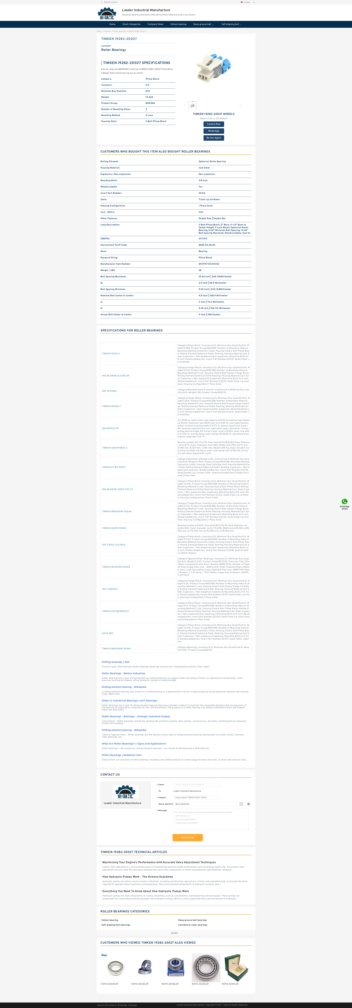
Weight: (105, 97)
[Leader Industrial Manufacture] (107, 13)
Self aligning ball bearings (234, 24)
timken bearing (178, 24)
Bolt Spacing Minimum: (113, 289)
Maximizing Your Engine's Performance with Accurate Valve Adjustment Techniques (159, 862)
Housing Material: (110, 168)
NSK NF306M (109, 391)
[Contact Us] (345, 504)
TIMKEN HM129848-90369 (116, 648)
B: (102, 283)
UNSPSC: (105, 238)
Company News (155, 24)
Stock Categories (132, 24)
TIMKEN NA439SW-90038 (116, 567)
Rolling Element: (110, 161)
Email (160, 785)
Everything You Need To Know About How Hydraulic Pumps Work (145, 891)
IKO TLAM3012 (110, 589)
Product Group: (109, 103)
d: (101, 302)
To (160, 791)
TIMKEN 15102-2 (111, 353)
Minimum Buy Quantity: (114, 91)
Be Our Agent (214, 138)
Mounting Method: (110, 115)
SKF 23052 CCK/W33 (113, 545)
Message (162, 810)
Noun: (104, 251)
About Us (101, 1005)
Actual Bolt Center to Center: (116, 314)
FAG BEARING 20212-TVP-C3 (117, 489)
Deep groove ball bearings (205, 24)
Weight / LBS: (108, 270)
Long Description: (110, 224)
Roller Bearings (119, 31)
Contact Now (214, 124)
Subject (161, 797)
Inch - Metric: (108, 212)
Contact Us (112, 1005)
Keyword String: (109, 257)
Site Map (123, 1005)
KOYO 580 (107, 633)
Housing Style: (109, 121)
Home (112, 24)
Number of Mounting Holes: (116, 109)
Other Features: (109, 218)
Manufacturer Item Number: (116, 264)
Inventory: (106, 85)
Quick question (166, 804)
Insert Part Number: (111, 193)
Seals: (104, 199)
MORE (174, 933)
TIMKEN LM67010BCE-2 (115, 448)
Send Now (187, 837)
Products (107, 31)
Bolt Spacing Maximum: (113, 276)
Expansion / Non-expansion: (116, 174)
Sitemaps (132, 1005)
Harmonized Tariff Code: (114, 245)
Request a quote (110, 2)
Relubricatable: (109, 187)
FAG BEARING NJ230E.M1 (116, 376)
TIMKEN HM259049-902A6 (117, 511)
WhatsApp (213, 131)
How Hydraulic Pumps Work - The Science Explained (137, 877)
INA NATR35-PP (110, 428)
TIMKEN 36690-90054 (114, 528)
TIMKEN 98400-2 (111, 406)
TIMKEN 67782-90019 (114, 467)
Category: (106, 79)
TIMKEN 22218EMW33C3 (115, 611)
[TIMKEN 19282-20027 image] (214, 67)
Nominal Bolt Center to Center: (117, 295)
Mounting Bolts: (109, 180)
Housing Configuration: (113, 206)
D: (102, 308)
